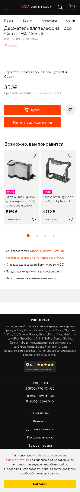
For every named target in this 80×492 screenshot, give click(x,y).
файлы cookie (44, 455)
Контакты (40, 421)
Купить (36, 110)
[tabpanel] (21, 187)
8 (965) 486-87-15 (40, 401)
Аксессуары (49, 20)
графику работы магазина (48, 251)
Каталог (28, 20)
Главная (9, 20)
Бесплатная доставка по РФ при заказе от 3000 (35, 257)
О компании (40, 413)
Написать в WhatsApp (40, 396)
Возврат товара (40, 445)
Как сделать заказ (40, 437)
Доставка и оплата (40, 429)
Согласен (40, 484)
